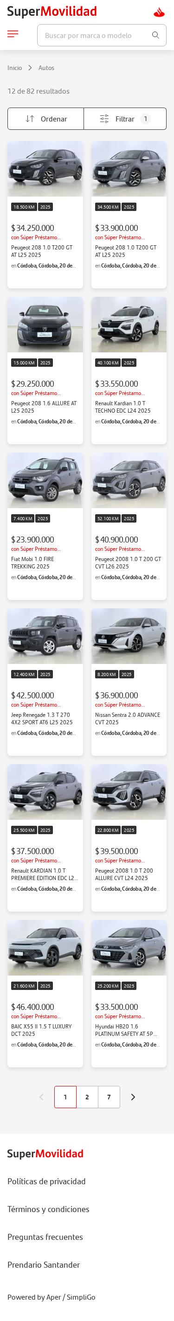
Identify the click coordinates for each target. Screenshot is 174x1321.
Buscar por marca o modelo (88, 35)
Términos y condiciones (48, 1209)
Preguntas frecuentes (45, 1237)
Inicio (14, 67)
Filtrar (132, 118)
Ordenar (54, 118)
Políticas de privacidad (46, 1181)
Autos (46, 67)
